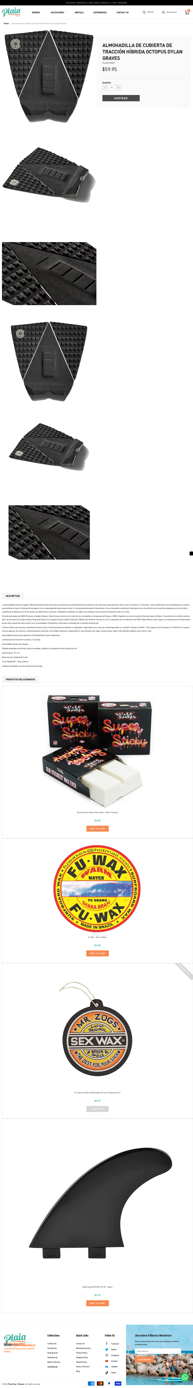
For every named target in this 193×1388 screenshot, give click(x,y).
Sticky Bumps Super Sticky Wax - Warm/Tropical (97, 812)
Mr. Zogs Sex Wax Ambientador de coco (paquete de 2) (98, 1093)
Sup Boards (52, 1348)
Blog (78, 1371)
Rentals (79, 12)
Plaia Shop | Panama (16, 1384)
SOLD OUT (97, 1109)
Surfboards (51, 1343)
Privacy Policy (81, 1353)
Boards (36, 12)
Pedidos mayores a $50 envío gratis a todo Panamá (96, 3)
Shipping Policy (82, 1357)
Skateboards (52, 1357)
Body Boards (52, 1353)
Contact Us (122, 12)
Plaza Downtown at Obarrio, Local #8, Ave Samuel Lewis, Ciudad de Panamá (19, 1348)
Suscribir (144, 1359)
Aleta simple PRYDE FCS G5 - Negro (98, 1287)
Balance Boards (53, 1362)
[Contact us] (185, 1377)
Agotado (121, 98)
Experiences (100, 12)
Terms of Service (82, 1366)
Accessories (57, 12)
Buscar (151, 12)
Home (6, 24)
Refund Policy (81, 1362)
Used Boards (52, 1366)
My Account (172, 12)
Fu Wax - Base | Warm (97, 937)
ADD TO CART (97, 953)
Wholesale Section (83, 1348)
